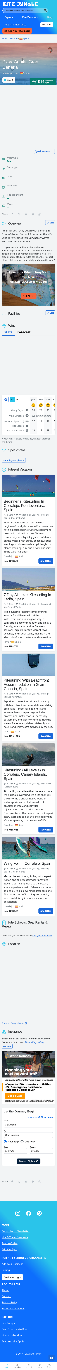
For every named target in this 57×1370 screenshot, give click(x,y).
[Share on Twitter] (19, 214)
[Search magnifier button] (45, 10)
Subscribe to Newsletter (15, 1231)
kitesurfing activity (34, 1042)
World (5, 38)
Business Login (12, 1277)
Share (49, 1367)
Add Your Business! (19, 30)
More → (7, 1046)
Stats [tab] (8, 332)
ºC (12, 399)
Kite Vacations (30, 17)
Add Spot (46, 24)
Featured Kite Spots (13, 1341)
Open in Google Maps (13, 1023)
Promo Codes (9, 1243)
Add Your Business (12, 1264)
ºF (17, 399)
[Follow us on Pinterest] (39, 1213)
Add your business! (42, 935)
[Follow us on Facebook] (29, 1213)
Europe (13, 38)
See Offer (45, 561)
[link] (51, 1358)
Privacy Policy (9, 1302)
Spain (25, 38)
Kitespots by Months (14, 1335)
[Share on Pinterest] (33, 214)
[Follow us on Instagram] (18, 1213)
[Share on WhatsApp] (39, 214)
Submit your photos (13, 460)
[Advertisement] (28, 115)
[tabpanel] (28, 419)
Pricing (6, 1270)
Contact (6, 1296)
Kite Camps (8, 1323)
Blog (49, 17)
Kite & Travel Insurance (15, 1237)
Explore (9, 17)
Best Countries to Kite (14, 1329)
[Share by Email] (26, 214)
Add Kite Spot (9, 1249)
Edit (51, 222)
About (5, 1290)
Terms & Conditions (13, 1308)
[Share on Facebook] (12, 214)
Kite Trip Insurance (15, 24)
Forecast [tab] (24, 332)
